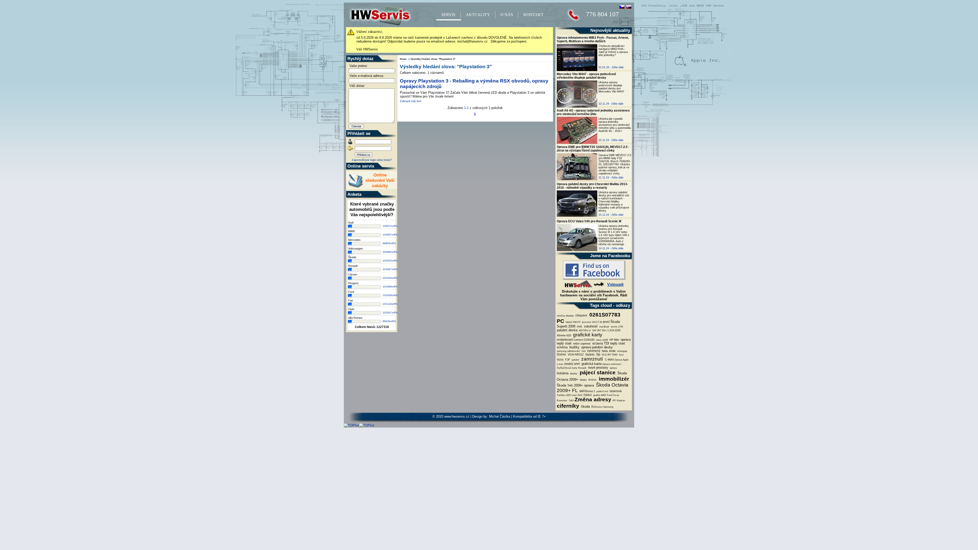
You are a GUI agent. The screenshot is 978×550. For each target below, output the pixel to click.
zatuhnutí (590, 326)
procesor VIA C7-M (591, 322)
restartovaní (565, 339)
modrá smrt (572, 364)
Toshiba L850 (564, 395)
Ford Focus (613, 395)
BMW (351, 231)
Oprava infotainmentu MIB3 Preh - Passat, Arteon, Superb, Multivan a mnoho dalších (593, 39)
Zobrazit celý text (410, 101)
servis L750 (616, 326)
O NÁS (506, 14)
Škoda (352, 257)
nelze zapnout (581, 343)
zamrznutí (592, 359)
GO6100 (589, 339)
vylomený (593, 351)
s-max (560, 364)
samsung (561, 351)
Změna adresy (593, 399)
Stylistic (590, 354)
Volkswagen (355, 248)
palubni (575, 360)
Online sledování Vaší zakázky (380, 180)
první (606, 322)
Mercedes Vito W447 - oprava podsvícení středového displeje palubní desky (586, 75)
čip (597, 354)
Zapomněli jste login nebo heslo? (372, 159)
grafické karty (587, 334)
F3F (567, 359)
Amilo (612, 350)
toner (574, 395)
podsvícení (602, 391)
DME (579, 326)
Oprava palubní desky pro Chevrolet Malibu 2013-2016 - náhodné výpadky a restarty (592, 185)
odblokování (573, 351)
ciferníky (568, 406)
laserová (615, 391)
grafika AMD (599, 395)
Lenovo (578, 339)
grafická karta (591, 364)
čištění (587, 394)
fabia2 (568, 322)
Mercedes (354, 239)
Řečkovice (597, 407)
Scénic (561, 354)
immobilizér (613, 379)
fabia (604, 350)
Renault (353, 265)
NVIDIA (592, 380)
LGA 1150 (614, 330)
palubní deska (567, 330)
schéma (562, 347)
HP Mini (614, 339)
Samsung (608, 407)
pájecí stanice (597, 372)
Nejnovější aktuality (610, 30)
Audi (351, 222)
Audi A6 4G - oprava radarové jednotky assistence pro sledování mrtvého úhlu (593, 112)
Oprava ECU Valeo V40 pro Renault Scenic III (589, 221)
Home (403, 59)
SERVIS (448, 14)
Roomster (562, 400)
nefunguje (621, 351)
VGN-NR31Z (575, 354)
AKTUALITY (478, 14)
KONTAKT (533, 14)
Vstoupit (615, 284)
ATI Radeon (618, 400)
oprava (613, 368)
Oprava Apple (622, 360)
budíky (573, 347)
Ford (351, 291)
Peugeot (353, 283)
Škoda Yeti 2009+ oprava (575, 385)
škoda (585, 406)
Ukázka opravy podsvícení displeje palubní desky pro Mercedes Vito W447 (611, 87)
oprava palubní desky (596, 347)
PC (560, 321)
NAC (580, 395)
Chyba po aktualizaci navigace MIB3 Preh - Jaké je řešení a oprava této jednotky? (613, 50)
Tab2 (571, 400)
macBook (604, 326)
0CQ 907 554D (609, 354)
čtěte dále (618, 67)
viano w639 (601, 340)
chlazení (581, 315)
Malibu (583, 380)
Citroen (352, 274)
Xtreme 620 (564, 335)
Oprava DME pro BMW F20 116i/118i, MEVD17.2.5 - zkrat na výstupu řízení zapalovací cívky (593, 148)
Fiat (350, 300)
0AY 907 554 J (600, 330)
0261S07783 (604, 315)
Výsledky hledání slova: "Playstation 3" (433, 59)
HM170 (576, 322)
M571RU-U (584, 330)
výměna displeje (565, 315)
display (573, 373)
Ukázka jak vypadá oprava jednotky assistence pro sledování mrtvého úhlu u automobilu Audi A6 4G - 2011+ (615, 124)
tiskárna (562, 373)
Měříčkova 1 (587, 391)
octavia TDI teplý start (608, 343)
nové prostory (597, 367)
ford (583, 351)
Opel (351, 309)
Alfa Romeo (355, 317)
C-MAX (609, 359)
